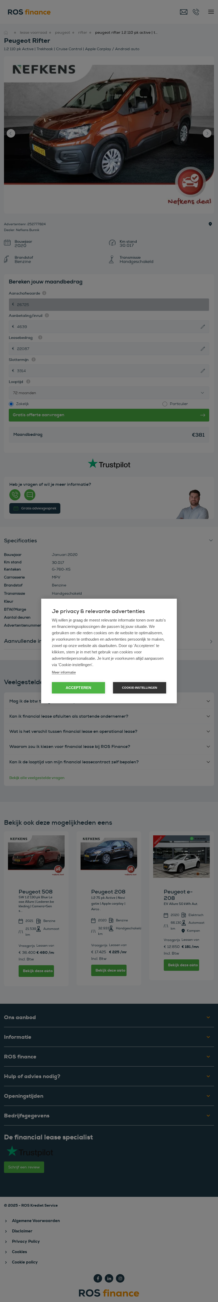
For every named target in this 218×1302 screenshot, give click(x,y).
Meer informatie (64, 672)
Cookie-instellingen (139, 687)
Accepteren (78, 688)
